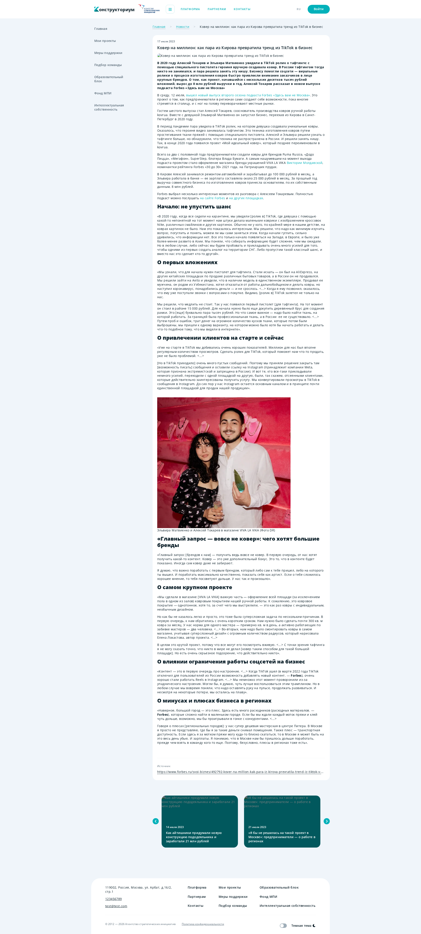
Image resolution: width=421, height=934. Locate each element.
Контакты (242, 9)
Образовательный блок (108, 79)
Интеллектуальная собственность (109, 107)
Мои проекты (105, 41)
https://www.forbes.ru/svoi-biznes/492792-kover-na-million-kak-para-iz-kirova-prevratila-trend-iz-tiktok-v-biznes (241, 772)
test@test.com (116, 906)
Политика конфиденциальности (203, 924)
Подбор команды (108, 65)
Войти (319, 9)
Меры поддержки (108, 53)
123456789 (113, 899)
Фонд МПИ (102, 93)
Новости (182, 27)
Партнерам (217, 9)
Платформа (190, 9)
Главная (100, 29)
